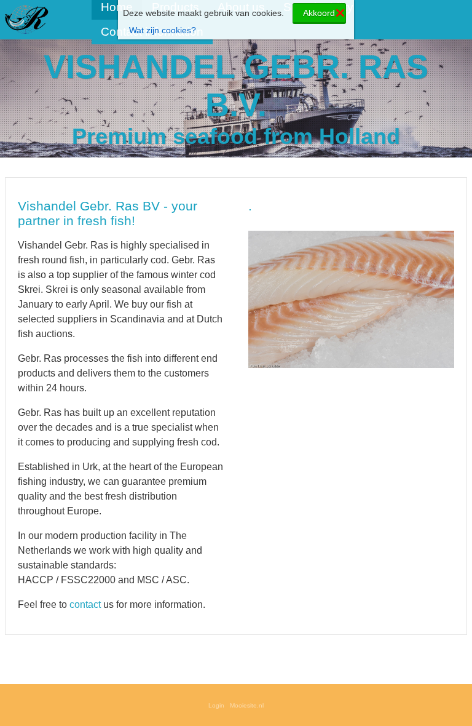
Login (216, 705)
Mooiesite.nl (247, 705)
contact (85, 604)
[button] (443, 233)
